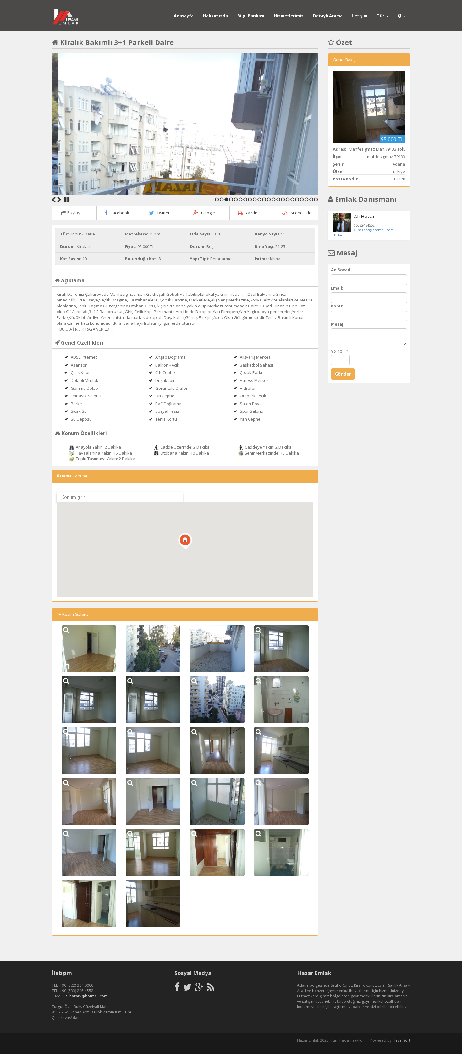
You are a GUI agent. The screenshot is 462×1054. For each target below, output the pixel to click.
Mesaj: (337, 324)
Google (208, 213)
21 (311, 199)
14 (278, 199)
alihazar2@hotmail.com (374, 230)
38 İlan (338, 235)
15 (283, 199)
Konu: (337, 306)
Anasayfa (184, 16)
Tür (381, 16)
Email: (337, 288)
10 (259, 199)
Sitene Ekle (300, 213)
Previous (54, 199)
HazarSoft (401, 1040)
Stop (67, 199)
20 (307, 199)
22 (316, 199)
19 (302, 199)
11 (264, 199)
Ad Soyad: (341, 270)
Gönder (343, 374)
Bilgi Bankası (250, 16)
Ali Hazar (364, 216)
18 (297, 199)
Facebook (120, 213)
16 (288, 199)
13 (274, 199)
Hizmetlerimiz (289, 16)
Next (59, 199)
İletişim (359, 16)
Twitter (163, 213)
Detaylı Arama (328, 16)
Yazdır (251, 213)
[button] (185, 541)
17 (292, 199)
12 (269, 199)
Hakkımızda (215, 16)
